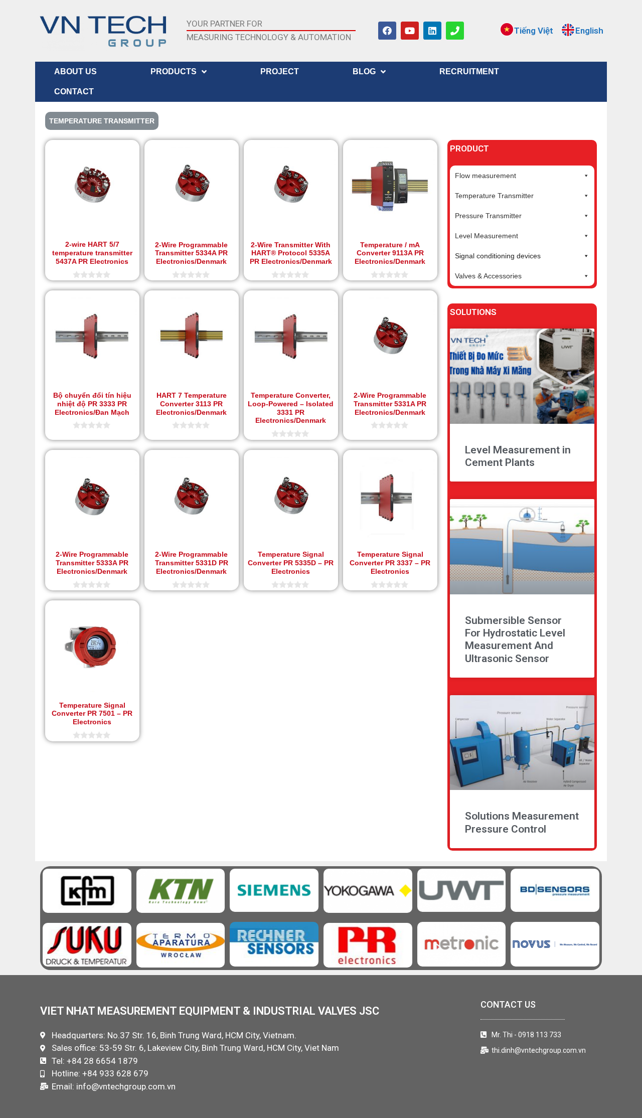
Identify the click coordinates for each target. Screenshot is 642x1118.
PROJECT (279, 71)
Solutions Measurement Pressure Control (522, 822)
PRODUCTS (173, 71)
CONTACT (74, 91)
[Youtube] (410, 31)
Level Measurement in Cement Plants (518, 456)
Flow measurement (485, 176)
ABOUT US (75, 71)
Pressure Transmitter (488, 216)
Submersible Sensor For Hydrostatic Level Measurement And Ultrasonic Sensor (515, 639)
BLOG (364, 71)
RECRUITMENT (469, 71)
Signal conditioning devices (498, 256)
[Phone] (455, 31)
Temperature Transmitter (494, 196)
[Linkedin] (432, 31)
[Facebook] (387, 31)
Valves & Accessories (488, 276)
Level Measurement (486, 236)
